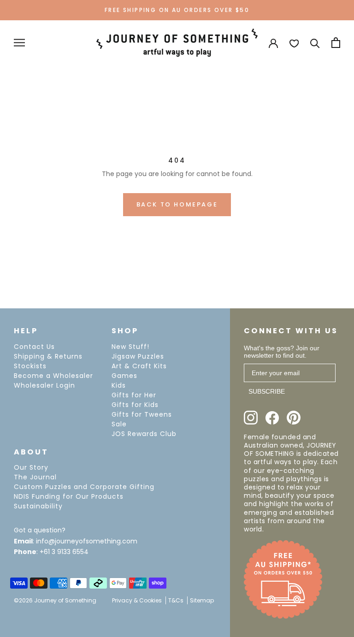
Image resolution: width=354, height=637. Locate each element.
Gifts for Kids (135, 404)
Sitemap (202, 600)
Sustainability (38, 506)
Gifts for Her (134, 395)
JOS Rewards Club (144, 433)
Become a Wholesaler (53, 375)
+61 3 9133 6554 (64, 551)
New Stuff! (130, 346)
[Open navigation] (19, 43)
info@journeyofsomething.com (86, 541)
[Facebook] (272, 418)
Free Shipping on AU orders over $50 (177, 10)
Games (124, 375)
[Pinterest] (294, 418)
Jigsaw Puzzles (138, 356)
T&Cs (175, 600)
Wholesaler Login (44, 385)
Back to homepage (177, 204)
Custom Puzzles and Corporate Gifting (84, 486)
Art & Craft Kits (139, 366)
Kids (119, 385)
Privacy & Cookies (137, 600)
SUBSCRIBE (266, 391)
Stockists (30, 366)
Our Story (31, 467)
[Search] (315, 42)
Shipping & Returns (48, 356)
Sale (119, 424)
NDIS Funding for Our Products (69, 496)
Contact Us (34, 346)
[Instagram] (251, 418)
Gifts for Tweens (142, 414)
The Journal (35, 477)
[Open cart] (335, 42)
